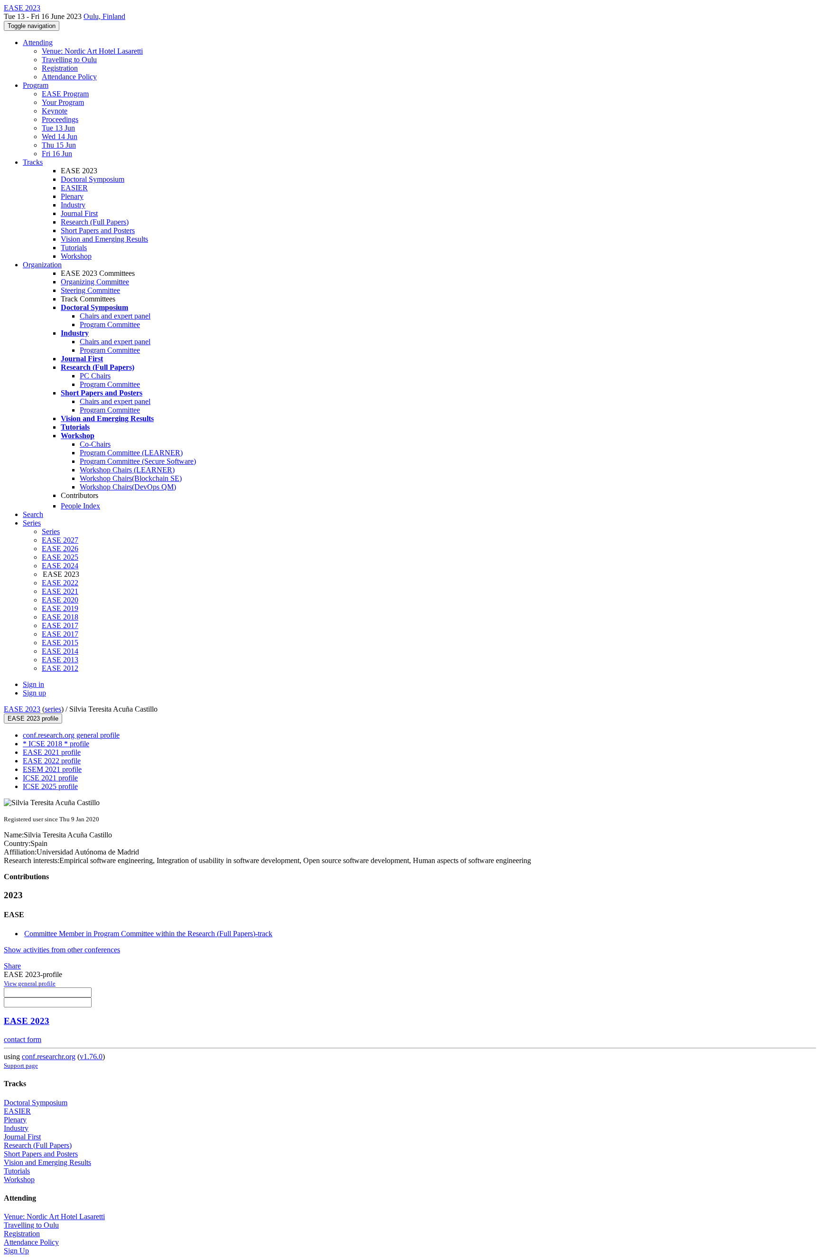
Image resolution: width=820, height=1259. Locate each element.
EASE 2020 (60, 600)
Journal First (79, 213)
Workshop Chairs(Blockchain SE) (131, 478)
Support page (21, 1065)
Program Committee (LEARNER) (131, 453)
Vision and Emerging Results (104, 239)
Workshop (76, 256)
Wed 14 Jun (59, 136)
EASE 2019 (60, 608)
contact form (22, 1039)
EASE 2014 (60, 651)
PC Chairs (95, 376)
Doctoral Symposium (92, 179)
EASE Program (65, 94)
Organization (42, 265)
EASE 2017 (60, 625)
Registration (60, 68)
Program (35, 85)
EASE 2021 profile (52, 752)
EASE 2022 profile (52, 761)
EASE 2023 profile (33, 718)
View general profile (30, 983)
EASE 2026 (60, 549)
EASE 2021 (60, 591)
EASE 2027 (60, 540)
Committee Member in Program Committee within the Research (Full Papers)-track (148, 934)
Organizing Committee (95, 282)
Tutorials (74, 248)
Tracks (33, 162)
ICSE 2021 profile (50, 778)
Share (12, 966)
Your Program (63, 102)
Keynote (54, 111)
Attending (38, 42)
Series (51, 531)
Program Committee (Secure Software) (138, 461)
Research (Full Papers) (95, 222)
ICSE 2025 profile (50, 786)
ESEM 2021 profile (52, 769)
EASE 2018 (60, 617)
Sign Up (16, 1251)
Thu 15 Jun (59, 145)
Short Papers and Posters (98, 230)
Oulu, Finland (104, 16)
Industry (73, 205)
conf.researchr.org (48, 1056)
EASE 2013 (60, 660)
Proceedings (60, 119)
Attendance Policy (69, 77)
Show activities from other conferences (62, 950)
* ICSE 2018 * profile (56, 744)
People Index (80, 506)
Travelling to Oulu (69, 60)
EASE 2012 (60, 668)
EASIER (74, 188)
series (53, 709)
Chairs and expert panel (115, 316)
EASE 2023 (22, 709)
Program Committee (110, 324)
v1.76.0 (91, 1056)
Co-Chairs (95, 444)
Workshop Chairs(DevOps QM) (128, 487)
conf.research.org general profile (71, 735)
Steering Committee (90, 290)
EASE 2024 (60, 566)
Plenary (72, 196)
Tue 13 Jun (58, 128)
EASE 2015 (60, 643)
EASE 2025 (60, 557)
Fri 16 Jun (57, 154)
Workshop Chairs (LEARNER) (127, 470)
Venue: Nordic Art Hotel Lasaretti (92, 51)
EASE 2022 (60, 583)
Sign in (33, 684)
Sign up (34, 693)
